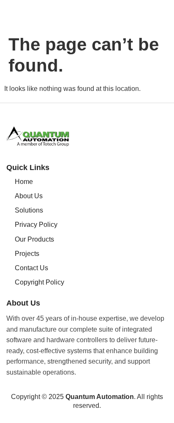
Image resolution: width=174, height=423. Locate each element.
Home (24, 181)
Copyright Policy (39, 282)
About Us (29, 196)
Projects (27, 253)
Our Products (34, 239)
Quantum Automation (99, 396)
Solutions (29, 210)
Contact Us (31, 267)
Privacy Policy (36, 224)
